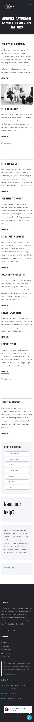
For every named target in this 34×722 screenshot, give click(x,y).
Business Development (12, 199)
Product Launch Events (12, 313)
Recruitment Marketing (12, 237)
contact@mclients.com (12, 698)
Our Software (6, 649)
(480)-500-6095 (10, 694)
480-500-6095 (9, 568)
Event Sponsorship (10, 164)
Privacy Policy (6, 653)
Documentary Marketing (13, 275)
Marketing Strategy (10, 403)
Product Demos (8, 344)
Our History (5, 642)
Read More (5, 78)
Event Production (9, 109)
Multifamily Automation (13, 44)
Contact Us (5, 657)
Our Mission (5, 646)
